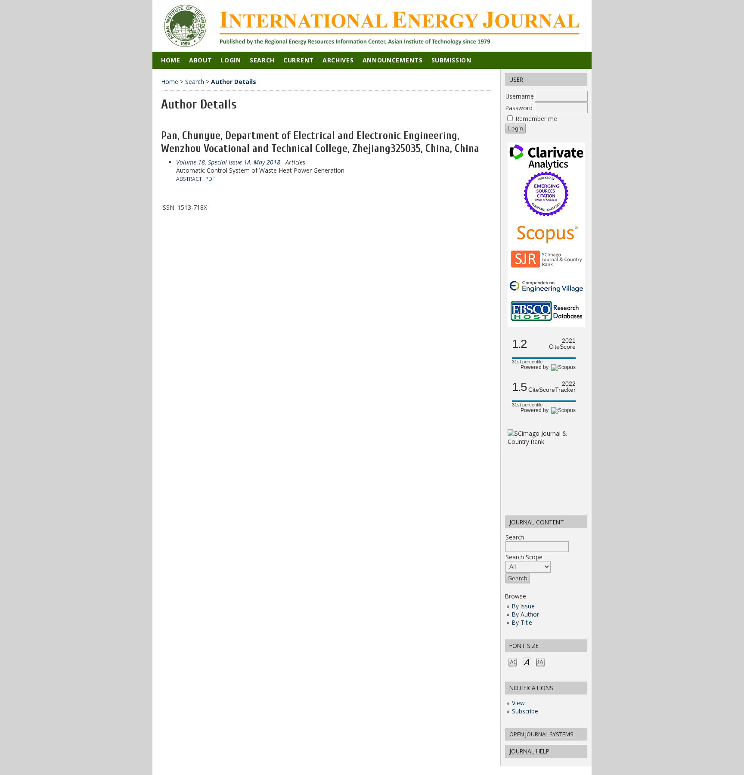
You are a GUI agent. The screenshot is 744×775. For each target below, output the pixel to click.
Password (519, 108)
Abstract (189, 178)
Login (230, 60)
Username (519, 96)
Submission (451, 60)
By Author (525, 614)
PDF (210, 178)
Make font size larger (540, 661)
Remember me (536, 119)
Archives (338, 60)
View (518, 703)
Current (298, 60)
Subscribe (525, 711)
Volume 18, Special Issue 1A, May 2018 (228, 162)
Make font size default (526, 661)
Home (170, 60)
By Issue (523, 606)
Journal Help (529, 751)
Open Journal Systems (541, 734)
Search (514, 537)
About (200, 60)
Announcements (393, 60)
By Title (522, 622)
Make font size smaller (512, 661)
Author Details (233, 82)
